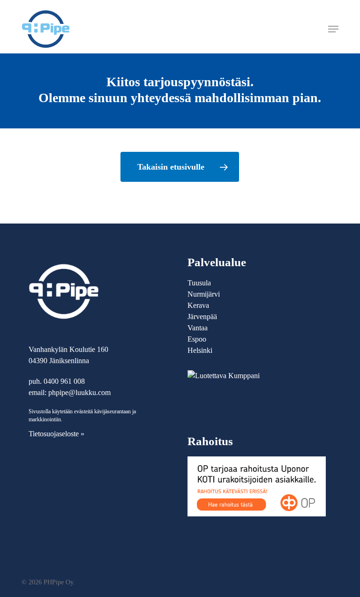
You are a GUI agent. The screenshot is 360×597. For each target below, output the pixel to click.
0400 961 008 (64, 381)
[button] (333, 29)
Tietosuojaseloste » (56, 434)
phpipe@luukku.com (79, 392)
